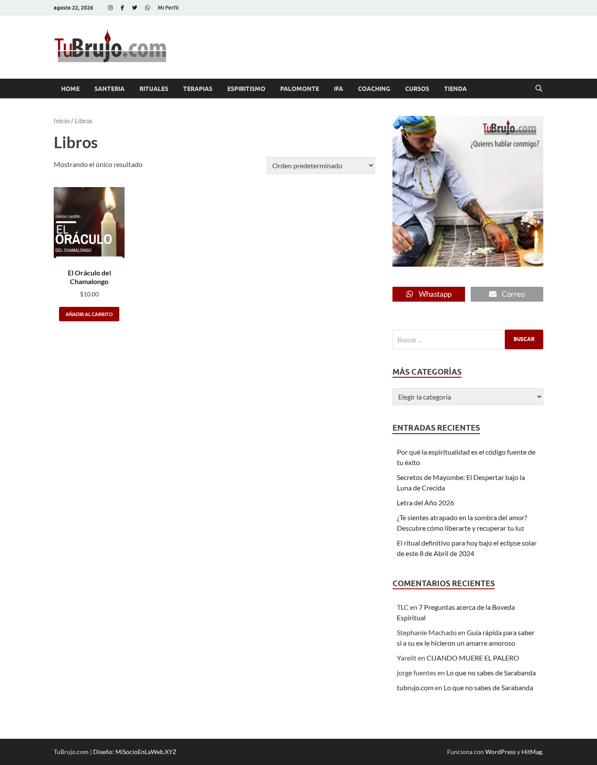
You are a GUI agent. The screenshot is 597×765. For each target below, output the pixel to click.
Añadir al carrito (89, 314)
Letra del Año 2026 (425, 502)
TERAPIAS (197, 88)
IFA (338, 88)
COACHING (374, 88)
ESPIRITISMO (246, 88)
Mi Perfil (168, 7)
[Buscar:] (467, 339)
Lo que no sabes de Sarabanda (491, 672)
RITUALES (153, 88)
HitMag (531, 751)
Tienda (455, 88)
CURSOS (417, 88)
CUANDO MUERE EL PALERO (473, 658)
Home (70, 88)
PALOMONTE (299, 88)
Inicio (61, 121)
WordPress (500, 751)
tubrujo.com (415, 687)
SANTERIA (109, 88)
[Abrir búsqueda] (538, 89)
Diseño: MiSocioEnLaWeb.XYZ (135, 751)
